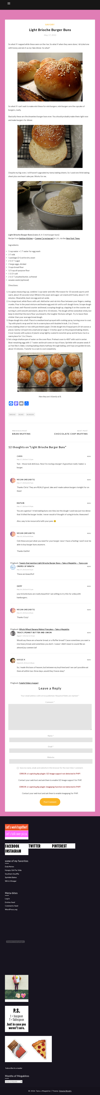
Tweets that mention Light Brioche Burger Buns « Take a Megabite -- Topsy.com (53, 563)
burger (30, 414)
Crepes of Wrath (25, 566)
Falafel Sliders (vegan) (28, 683)
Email (51, 746)
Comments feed (11, 906)
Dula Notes (9, 866)
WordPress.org (11, 909)
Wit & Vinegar (10, 881)
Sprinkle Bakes (11, 877)
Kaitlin (20, 503)
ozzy (19, 586)
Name (51, 736)
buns (21, 414)
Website (50, 757)
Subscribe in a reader (13, 1068)
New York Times (73, 238)
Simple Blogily (65, 1091)
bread (12, 414)
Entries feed (10, 902)
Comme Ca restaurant (44, 238)
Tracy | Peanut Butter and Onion (34, 632)
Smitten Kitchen (26, 238)
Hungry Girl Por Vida (13, 870)
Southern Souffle (12, 874)
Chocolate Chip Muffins (71, 433)
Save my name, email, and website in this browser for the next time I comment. (51, 768)
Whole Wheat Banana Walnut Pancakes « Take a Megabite (44, 629)
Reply (89, 456)
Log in (7, 898)
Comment (50, 702)
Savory (50, 24)
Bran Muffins (21, 433)
